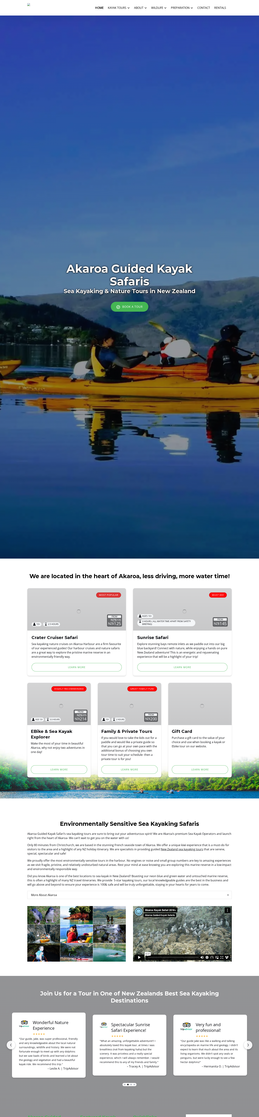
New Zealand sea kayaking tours (182, 849)
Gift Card (182, 731)
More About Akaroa (44, 895)
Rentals (220, 8)
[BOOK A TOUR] (129, 297)
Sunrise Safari (152, 637)
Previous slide (11, 1045)
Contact (203, 8)
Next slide (248, 1045)
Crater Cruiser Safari (55, 637)
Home (99, 8)
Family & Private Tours (126, 731)
